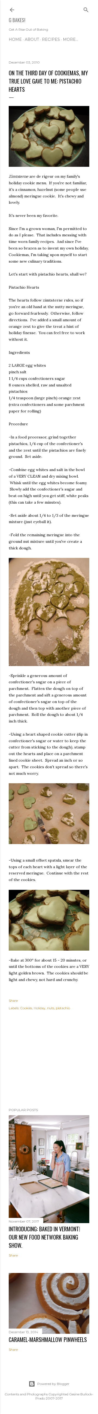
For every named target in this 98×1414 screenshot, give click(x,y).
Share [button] (13, 1001)
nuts (50, 1008)
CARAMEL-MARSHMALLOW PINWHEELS (48, 1339)
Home (15, 39)
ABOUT (32, 39)
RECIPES (51, 39)
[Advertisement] (49, 1060)
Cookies (26, 1008)
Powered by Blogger (53, 1384)
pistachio (63, 1008)
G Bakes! (17, 20)
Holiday (39, 1008)
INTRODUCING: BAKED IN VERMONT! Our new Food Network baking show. (44, 1237)
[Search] (86, 8)
